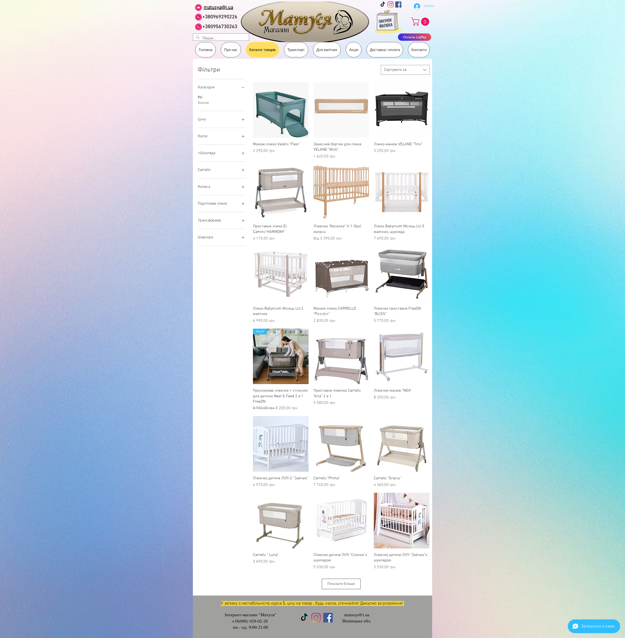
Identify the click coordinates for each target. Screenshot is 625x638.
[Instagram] (390, 4)
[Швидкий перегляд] (281, 110)
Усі (200, 97)
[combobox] (405, 70)
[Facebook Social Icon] (398, 4)
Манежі (203, 103)
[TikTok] (383, 4)
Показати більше (341, 584)
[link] (421, 22)
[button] (296, 49)
